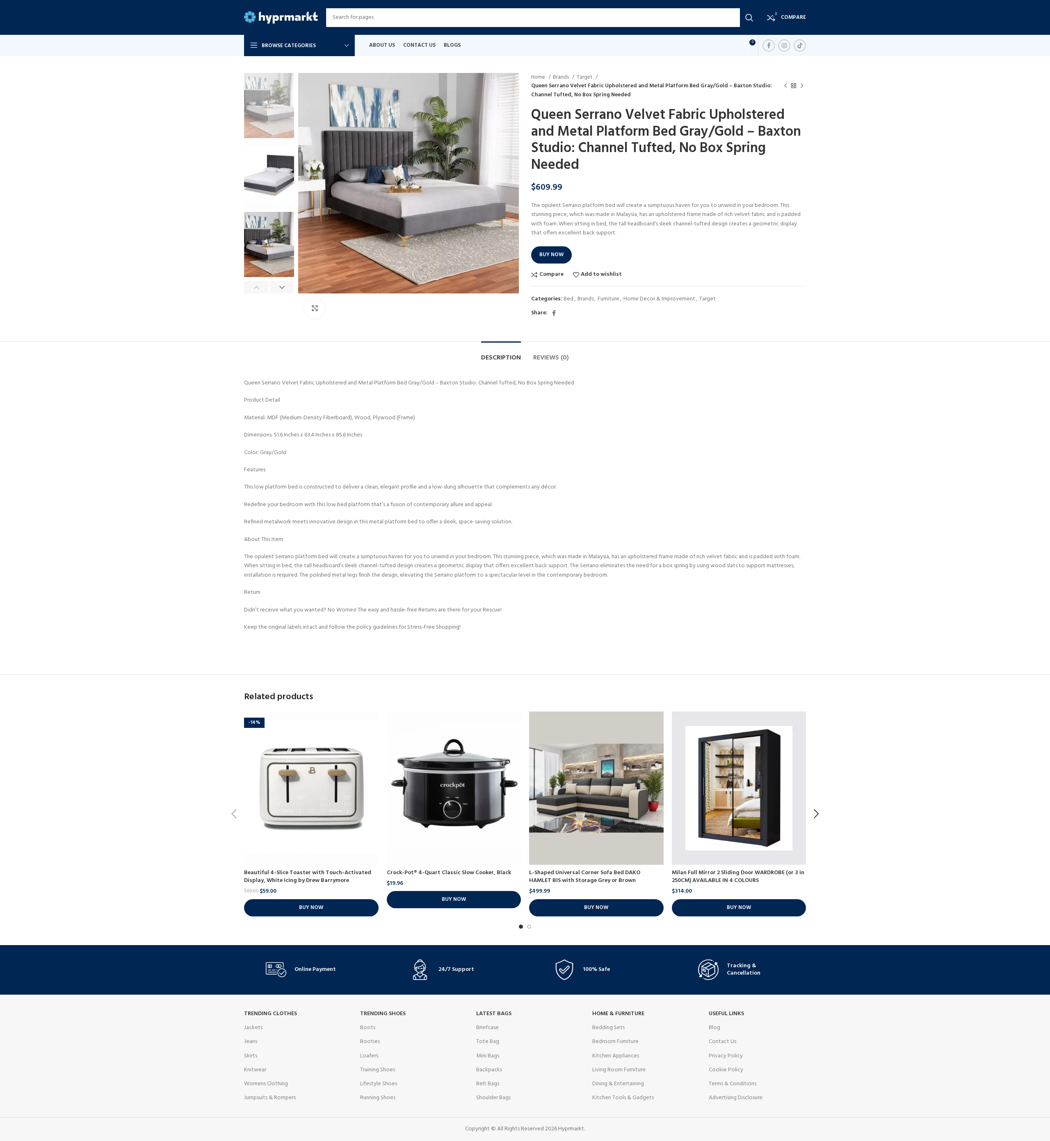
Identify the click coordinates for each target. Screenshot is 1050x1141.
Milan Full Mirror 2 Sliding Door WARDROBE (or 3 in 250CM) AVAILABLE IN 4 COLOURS (738, 877)
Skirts (250, 1056)
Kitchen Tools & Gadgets (623, 1097)
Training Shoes (377, 1070)
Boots (367, 1027)
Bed (568, 299)
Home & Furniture (618, 1013)
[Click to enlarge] (314, 308)
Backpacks (489, 1070)
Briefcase (487, 1027)
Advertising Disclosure (735, 1097)
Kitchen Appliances (615, 1056)
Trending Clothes (270, 1013)
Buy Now (551, 254)
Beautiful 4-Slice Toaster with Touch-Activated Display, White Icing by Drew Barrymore (307, 877)
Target (585, 77)
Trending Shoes (383, 1013)
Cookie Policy (726, 1070)
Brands (561, 77)
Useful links (726, 1013)
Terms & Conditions (732, 1084)
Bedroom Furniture (615, 1041)
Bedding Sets (608, 1027)
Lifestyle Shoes (378, 1084)
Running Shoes (377, 1097)
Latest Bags (493, 1013)
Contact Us (722, 1041)
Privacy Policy (726, 1056)
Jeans (250, 1041)
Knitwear (255, 1070)
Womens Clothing (266, 1084)
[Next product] (802, 86)
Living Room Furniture (619, 1070)
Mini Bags (487, 1056)
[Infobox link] (309, 969)
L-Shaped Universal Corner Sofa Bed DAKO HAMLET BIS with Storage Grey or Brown (584, 877)
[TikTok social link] (800, 45)
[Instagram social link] (784, 45)
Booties (370, 1041)
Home (538, 77)
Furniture (608, 299)
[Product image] (311, 788)
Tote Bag (487, 1041)
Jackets (253, 1027)
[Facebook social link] (768, 45)
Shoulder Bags (493, 1097)
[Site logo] (281, 17)
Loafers (369, 1056)
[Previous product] (785, 86)
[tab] (501, 353)
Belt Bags (487, 1084)
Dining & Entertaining (618, 1084)
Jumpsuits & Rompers (270, 1097)
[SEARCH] (749, 17)
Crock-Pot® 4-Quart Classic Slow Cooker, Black (449, 872)
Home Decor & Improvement (659, 299)
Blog (714, 1027)
